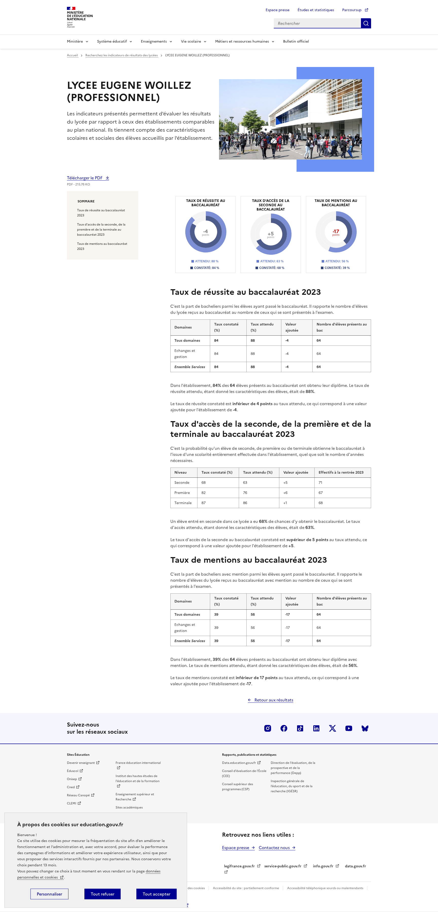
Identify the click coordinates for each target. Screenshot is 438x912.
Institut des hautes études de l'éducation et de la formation (137, 778)
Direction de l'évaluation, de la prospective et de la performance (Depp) (293, 768)
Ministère (75, 41)
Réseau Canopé (78, 795)
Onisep (72, 779)
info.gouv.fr (323, 866)
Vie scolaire (191, 41)
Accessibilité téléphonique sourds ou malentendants (325, 888)
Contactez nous (274, 848)
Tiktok (300, 728)
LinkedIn (316, 728)
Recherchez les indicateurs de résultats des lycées (121, 55)
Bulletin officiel (296, 41)
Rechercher (366, 23)
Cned (71, 787)
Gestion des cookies (190, 888)
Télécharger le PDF (85, 178)
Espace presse (277, 10)
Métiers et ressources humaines (242, 41)
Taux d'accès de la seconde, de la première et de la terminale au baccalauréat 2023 (101, 229)
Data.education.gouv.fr (239, 763)
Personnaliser (49, 894)
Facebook (284, 728)
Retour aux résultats (273, 700)
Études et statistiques (316, 10)
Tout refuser (102, 894)
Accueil (73, 55)
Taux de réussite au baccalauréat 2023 (101, 213)
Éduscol (72, 771)
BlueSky (365, 728)
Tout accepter (156, 894)
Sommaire (86, 201)
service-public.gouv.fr (282, 866)
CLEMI (71, 803)
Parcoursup (352, 10)
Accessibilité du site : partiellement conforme (246, 888)
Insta (268, 728)
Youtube (349, 728)
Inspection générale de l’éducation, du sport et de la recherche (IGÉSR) (292, 786)
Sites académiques (129, 807)
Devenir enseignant (81, 763)
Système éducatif (112, 41)
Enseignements (154, 41)
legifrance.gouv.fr (239, 866)
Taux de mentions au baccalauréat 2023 (102, 246)
